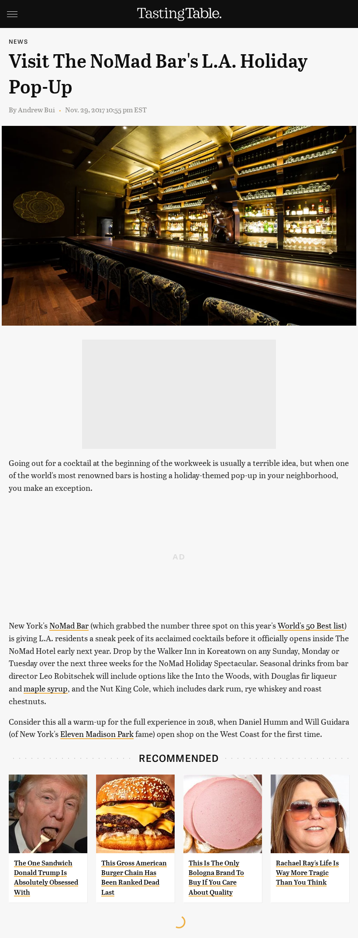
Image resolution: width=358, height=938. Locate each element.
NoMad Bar (69, 625)
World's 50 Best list (311, 625)
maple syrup (46, 688)
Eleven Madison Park (97, 733)
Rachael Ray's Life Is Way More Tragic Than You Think (307, 873)
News (18, 41)
